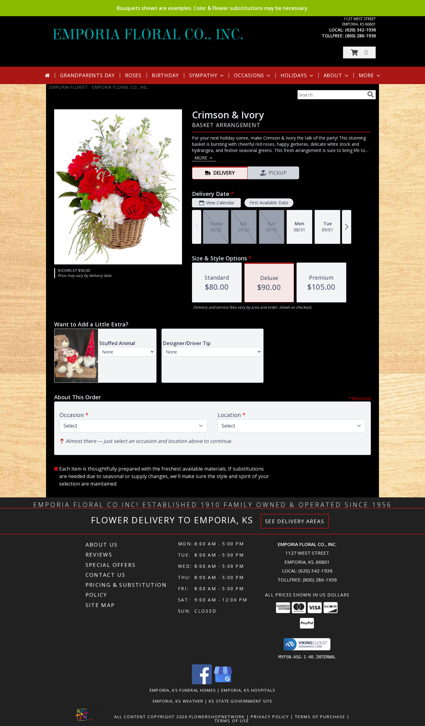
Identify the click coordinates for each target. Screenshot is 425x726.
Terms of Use (232, 721)
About (333, 75)
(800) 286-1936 (360, 36)
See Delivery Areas (295, 521)
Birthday (165, 75)
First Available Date (269, 203)
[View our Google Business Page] (223, 683)
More (366, 75)
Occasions (249, 75)
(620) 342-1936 (360, 30)
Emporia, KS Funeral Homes (183, 690)
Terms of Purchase (320, 716)
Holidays (294, 75)
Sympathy (203, 75)
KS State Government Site (240, 701)
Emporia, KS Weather (178, 701)
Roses (133, 75)
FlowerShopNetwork (217, 716)
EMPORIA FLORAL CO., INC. (148, 35)
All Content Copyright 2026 (151, 716)
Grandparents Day (87, 75)
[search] (371, 94)
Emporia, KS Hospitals (248, 690)
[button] (359, 52)
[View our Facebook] (202, 683)
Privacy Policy (270, 716)
